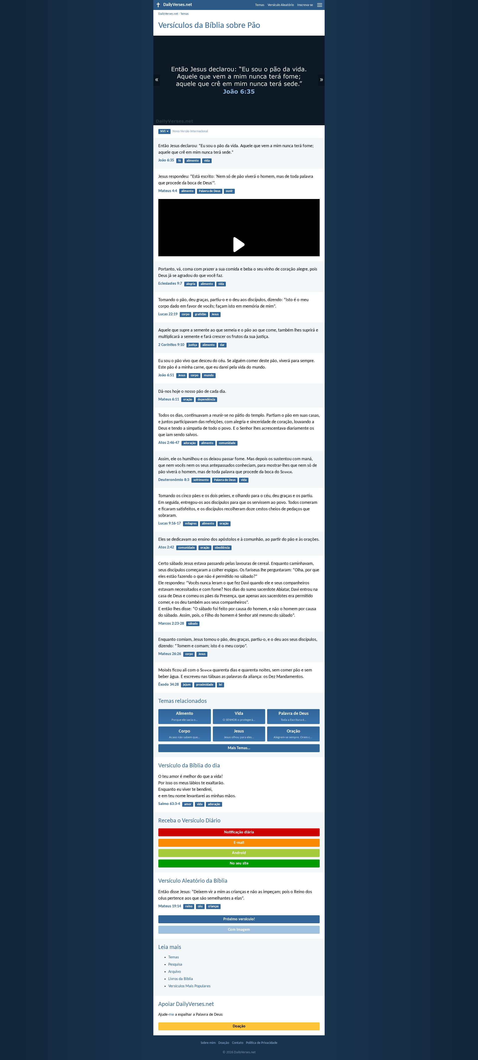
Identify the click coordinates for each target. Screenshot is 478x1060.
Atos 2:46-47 (168, 443)
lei (220, 684)
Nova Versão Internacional (190, 131)
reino (188, 906)
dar (222, 345)
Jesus (215, 314)
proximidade (204, 684)
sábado (193, 623)
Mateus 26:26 (169, 654)
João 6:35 (166, 160)
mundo (209, 375)
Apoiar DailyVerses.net (186, 1004)
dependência (206, 399)
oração (187, 399)
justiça (192, 345)
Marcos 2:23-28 (171, 624)
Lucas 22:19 (168, 314)
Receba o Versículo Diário (189, 821)
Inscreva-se (305, 5)
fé (179, 160)
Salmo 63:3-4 (169, 804)
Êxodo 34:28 (168, 685)
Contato (237, 1043)
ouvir (229, 191)
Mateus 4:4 (167, 191)
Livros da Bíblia (180, 979)
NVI (162, 131)
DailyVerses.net (168, 13)
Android (239, 853)
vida (207, 160)
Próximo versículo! (239, 919)
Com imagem (239, 930)
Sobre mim (208, 1043)
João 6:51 (166, 375)
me (171, 1015)
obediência (222, 547)
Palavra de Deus (209, 191)
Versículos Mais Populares (189, 986)
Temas (259, 5)
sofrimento (201, 480)
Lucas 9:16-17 (169, 524)
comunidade (227, 443)
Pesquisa (175, 965)
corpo (185, 314)
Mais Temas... (239, 748)
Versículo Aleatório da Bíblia (193, 881)
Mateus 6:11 (168, 399)
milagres (190, 523)
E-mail (239, 843)
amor (187, 804)
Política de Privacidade (261, 1043)
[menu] (320, 7)
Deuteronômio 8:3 (173, 480)
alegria (190, 284)
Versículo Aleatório (281, 5)
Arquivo (174, 972)
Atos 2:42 (166, 547)
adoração (189, 443)
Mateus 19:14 (169, 906)
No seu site (239, 863)
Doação (239, 1026)
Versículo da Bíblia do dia (189, 766)
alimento (192, 160)
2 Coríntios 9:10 (171, 345)
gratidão (200, 314)
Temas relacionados (182, 701)
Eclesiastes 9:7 (170, 284)
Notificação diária (239, 832)
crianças (213, 906)
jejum (187, 684)
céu (200, 906)
